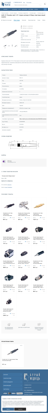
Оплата (36, 9)
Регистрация (28, 2)
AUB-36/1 (19, 241)
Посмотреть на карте (28, 394)
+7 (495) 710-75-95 (27, 387)
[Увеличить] (9, 33)
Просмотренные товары (7, 341)
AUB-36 (19, 265)
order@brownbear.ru (30, 390)
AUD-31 (34, 265)
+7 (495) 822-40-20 (17, 2)
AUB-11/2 (4, 289)
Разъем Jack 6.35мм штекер (8, 176)
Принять (8, 409)
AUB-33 (4, 313)
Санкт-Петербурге (8, 187)
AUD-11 (4, 217)
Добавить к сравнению (28, 26)
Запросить (9, 184)
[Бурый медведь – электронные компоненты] (5, 4)
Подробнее (20, 409)
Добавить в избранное (28, 28)
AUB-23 (4, 265)
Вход (24, 2)
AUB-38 (34, 289)
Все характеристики (39, 31)
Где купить (24, 9)
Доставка (30, 9)
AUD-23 (19, 217)
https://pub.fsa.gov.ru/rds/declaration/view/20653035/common (32, 118)
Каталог (6, 9)
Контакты (14, 9)
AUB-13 (19, 289)
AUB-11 (34, 241)
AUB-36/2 (4, 241)
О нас (19, 9)
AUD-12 (34, 217)
